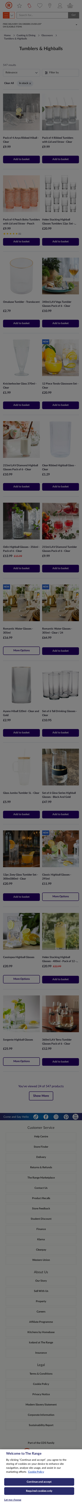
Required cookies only (39, 1491)
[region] (41, 1478)
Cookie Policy (36, 1472)
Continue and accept (39, 1482)
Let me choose (12, 1500)
